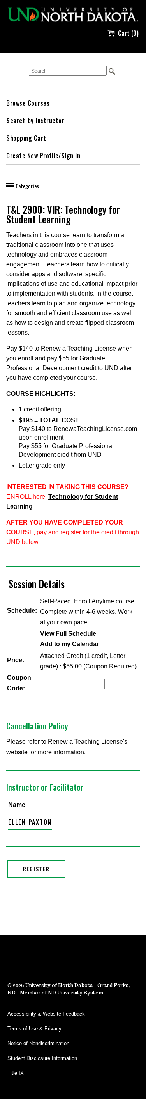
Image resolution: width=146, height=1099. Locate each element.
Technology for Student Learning (62, 501)
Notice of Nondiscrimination (38, 1043)
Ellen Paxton (30, 822)
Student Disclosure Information (42, 1058)
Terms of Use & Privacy (34, 1029)
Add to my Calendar (69, 644)
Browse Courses (27, 103)
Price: (15, 660)
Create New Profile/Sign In (43, 155)
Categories (27, 186)
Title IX (15, 1073)
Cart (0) (128, 33)
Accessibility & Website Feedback (46, 1014)
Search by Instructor (35, 120)
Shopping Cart (26, 138)
